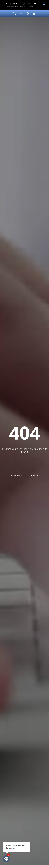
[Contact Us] (21, 13)
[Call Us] (14, 13)
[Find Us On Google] (28, 13)
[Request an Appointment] (34, 13)
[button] (44, 5)
